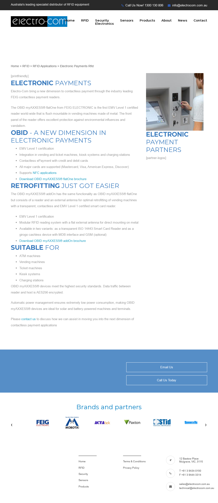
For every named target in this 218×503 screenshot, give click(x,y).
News (182, 20)
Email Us (166, 367)
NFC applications (45, 173)
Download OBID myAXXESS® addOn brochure (52, 241)
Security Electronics (104, 22)
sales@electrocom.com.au (194, 484)
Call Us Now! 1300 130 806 (144, 5)
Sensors (126, 20)
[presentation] (12, 425)
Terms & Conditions (134, 461)
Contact (200, 20)
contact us (28, 319)
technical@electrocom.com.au (196, 488)
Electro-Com (39, 21)
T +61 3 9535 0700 (190, 471)
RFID (85, 20)
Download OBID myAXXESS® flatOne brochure (52, 179)
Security (83, 474)
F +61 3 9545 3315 (190, 475)
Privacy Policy (131, 468)
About (166, 20)
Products (147, 20)
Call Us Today (166, 380)
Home (70, 20)
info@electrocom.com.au (189, 5)
